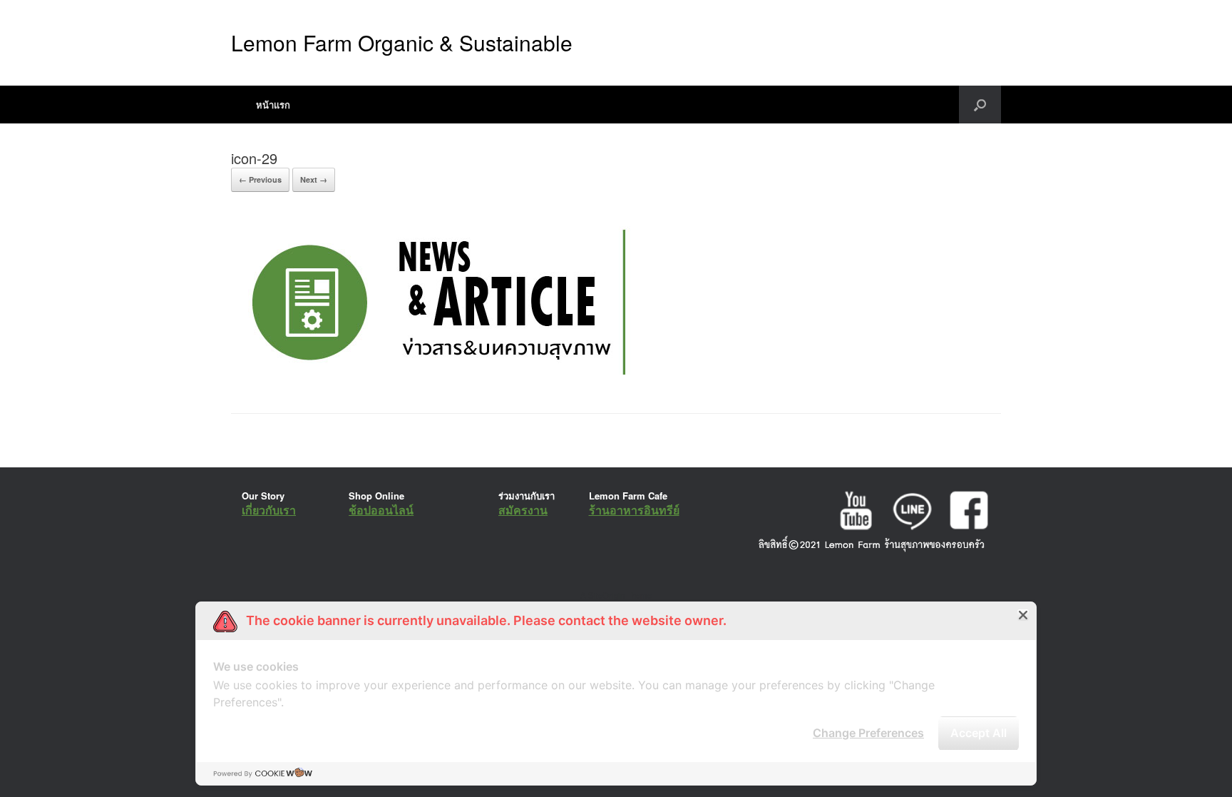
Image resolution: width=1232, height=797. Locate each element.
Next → (313, 179)
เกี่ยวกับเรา (269, 510)
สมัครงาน (523, 510)
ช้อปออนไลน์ (381, 510)
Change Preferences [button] (868, 733)
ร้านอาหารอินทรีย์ (634, 510)
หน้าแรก (273, 104)
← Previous (260, 179)
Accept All (978, 733)
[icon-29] (435, 377)
